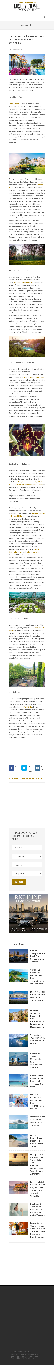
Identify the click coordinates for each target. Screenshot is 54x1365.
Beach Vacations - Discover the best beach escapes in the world (37, 1081)
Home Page (24, 25)
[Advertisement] (28, 803)
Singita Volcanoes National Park (30, 484)
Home (13, 1355)
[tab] (18, 944)
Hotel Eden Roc (15, 103)
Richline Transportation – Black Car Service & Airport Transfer (37, 956)
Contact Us (21, 1355)
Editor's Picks (16, 1358)
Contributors (33, 1355)
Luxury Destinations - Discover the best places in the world (36, 1140)
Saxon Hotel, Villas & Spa (34, 377)
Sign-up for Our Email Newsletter (27, 778)
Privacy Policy (28, 1358)
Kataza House (31, 552)
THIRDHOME (26, 707)
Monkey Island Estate (23, 282)
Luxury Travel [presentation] (18, 944)
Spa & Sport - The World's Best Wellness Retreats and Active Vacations (37, 1209)
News (32, 25)
